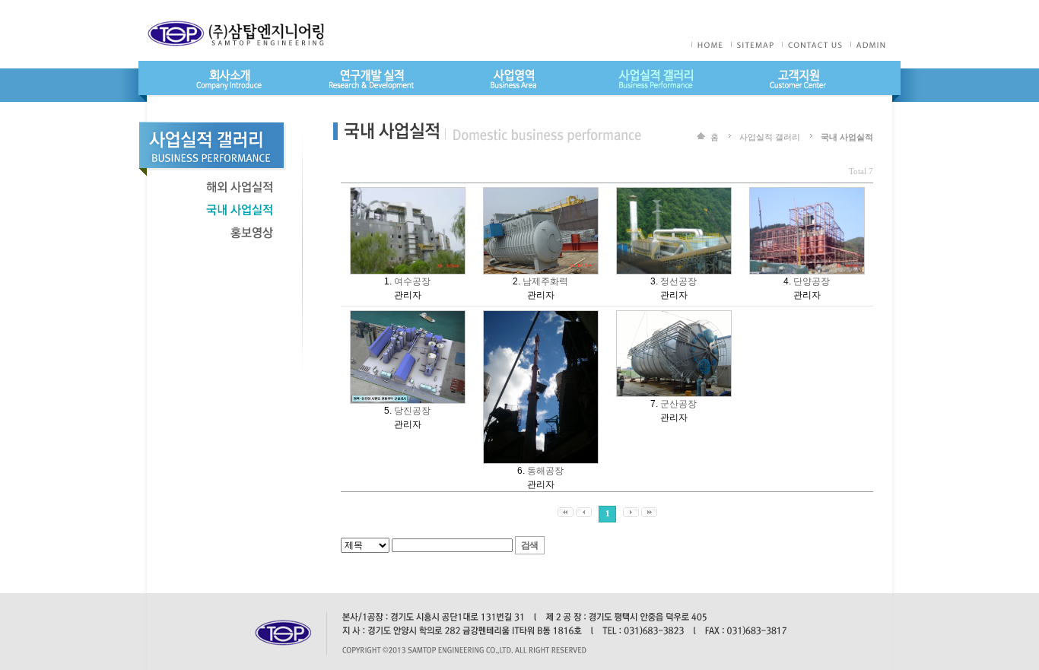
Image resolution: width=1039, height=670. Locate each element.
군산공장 (678, 404)
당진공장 (412, 410)
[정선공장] (674, 194)
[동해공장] (541, 317)
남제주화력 (545, 281)
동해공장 (545, 470)
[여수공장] (407, 194)
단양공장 (811, 281)
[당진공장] (407, 317)
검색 (529, 545)
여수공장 (412, 281)
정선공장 (678, 281)
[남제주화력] (541, 194)
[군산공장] (674, 317)
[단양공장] (807, 194)
